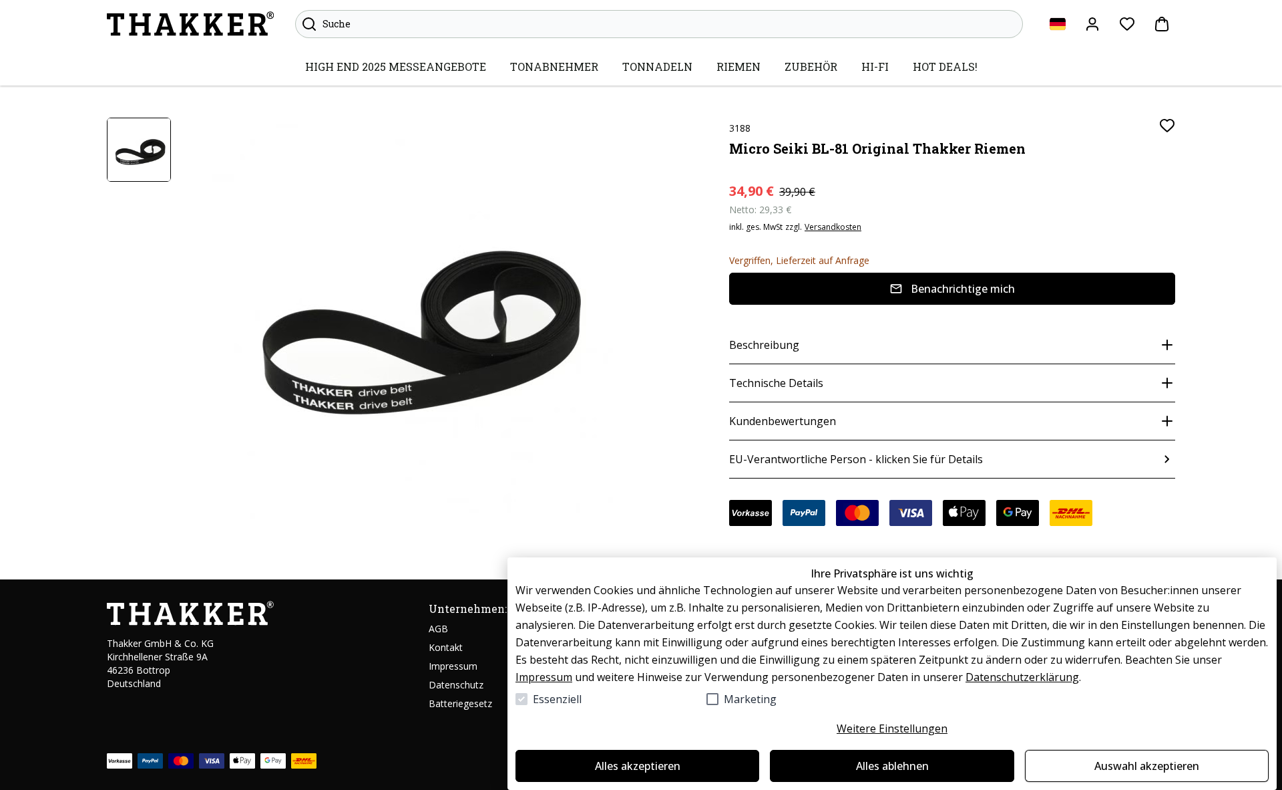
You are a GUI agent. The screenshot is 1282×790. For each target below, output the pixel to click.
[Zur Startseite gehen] (190, 24)
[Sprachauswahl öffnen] (1057, 24)
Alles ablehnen (892, 766)
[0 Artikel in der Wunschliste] (1127, 24)
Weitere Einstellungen (892, 728)
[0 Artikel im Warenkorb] (1161, 24)
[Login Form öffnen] (1092, 24)
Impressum (543, 677)
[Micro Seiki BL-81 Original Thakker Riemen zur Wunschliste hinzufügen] (1167, 126)
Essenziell (557, 699)
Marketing (750, 699)
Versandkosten (833, 227)
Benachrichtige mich (963, 288)
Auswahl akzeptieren (1146, 766)
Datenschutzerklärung (1022, 677)
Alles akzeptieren (637, 766)
